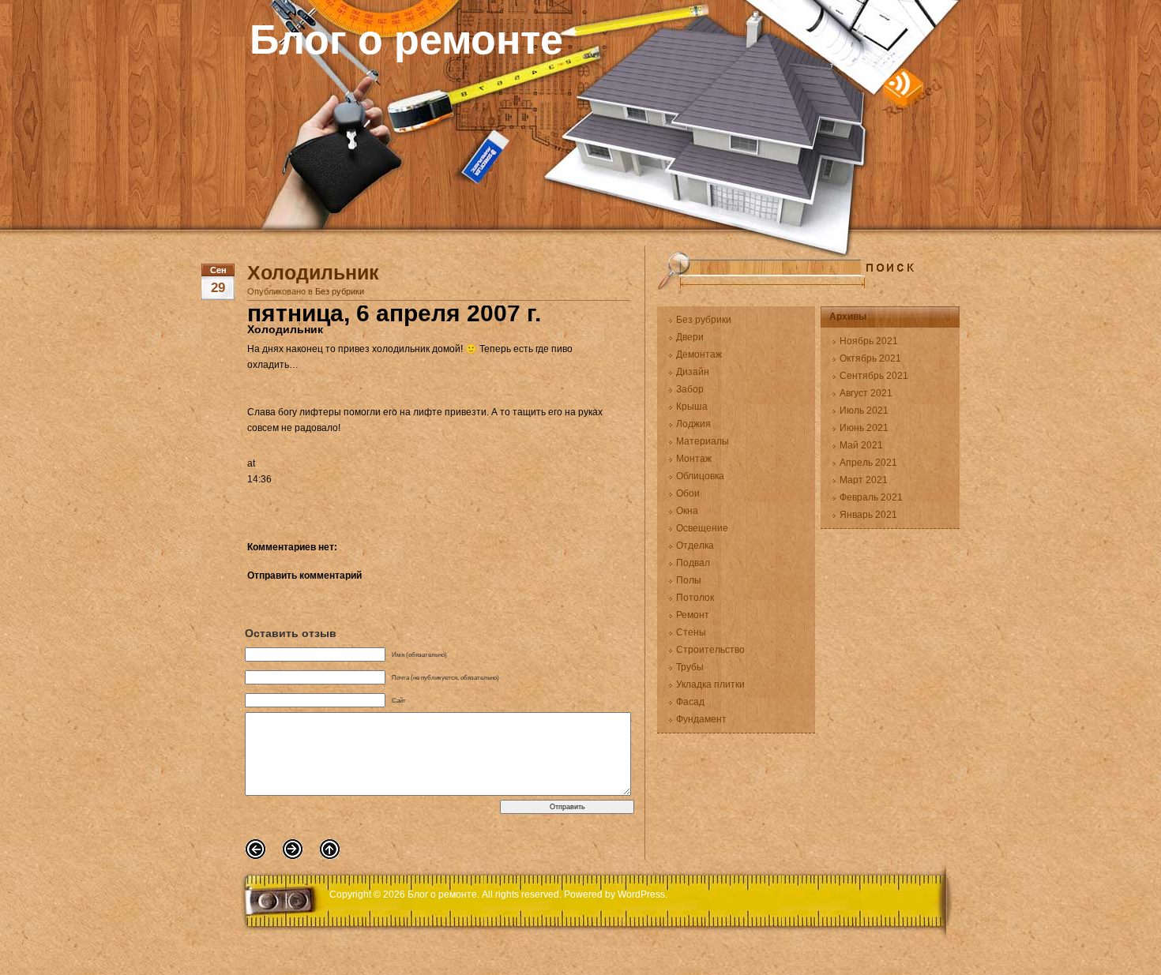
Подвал (693, 562)
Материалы (702, 441)
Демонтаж (699, 354)
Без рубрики (339, 291)
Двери (690, 337)
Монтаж (694, 458)
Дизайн (692, 371)
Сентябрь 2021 (874, 375)
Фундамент (701, 719)
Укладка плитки (710, 684)
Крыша (692, 406)
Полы (688, 580)
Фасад (690, 701)
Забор (690, 389)
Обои (688, 493)
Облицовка (700, 476)
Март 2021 (864, 480)
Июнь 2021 (864, 427)
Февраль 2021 (871, 497)
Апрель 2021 (868, 462)
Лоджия (693, 423)
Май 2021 (861, 445)
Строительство (710, 649)
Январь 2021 (868, 514)
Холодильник (313, 272)
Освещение (702, 528)
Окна (687, 510)
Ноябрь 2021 (869, 341)
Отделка (695, 545)
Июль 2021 (864, 410)
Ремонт (692, 615)
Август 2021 (866, 393)
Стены (691, 632)
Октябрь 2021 (870, 358)
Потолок (695, 597)
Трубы (690, 667)
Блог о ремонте (406, 39)
